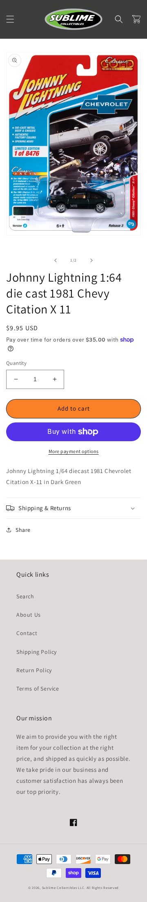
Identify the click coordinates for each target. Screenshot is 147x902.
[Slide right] (91, 260)
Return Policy (34, 670)
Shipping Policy (36, 651)
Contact (26, 633)
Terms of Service (37, 688)
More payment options (74, 451)
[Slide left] (56, 260)
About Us (28, 614)
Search (25, 596)
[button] (10, 19)
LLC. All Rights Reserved (98, 887)
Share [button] (23, 529)
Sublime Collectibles (59, 887)
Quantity (16, 363)
